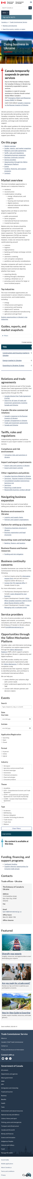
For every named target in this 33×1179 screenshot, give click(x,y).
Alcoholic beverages (10, 770)
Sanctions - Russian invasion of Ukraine (17, 478)
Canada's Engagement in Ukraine (15, 421)
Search (4, 703)
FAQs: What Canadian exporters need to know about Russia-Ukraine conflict (17, 600)
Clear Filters (16, 828)
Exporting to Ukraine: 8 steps (13, 365)
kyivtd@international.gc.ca (14, 627)
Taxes (3, 1107)
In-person (6, 751)
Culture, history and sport (9, 1118)
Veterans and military (7, 1145)
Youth (3, 1149)
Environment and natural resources (12, 1111)
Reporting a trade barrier (12, 488)
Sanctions (7, 485)
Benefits (3, 1099)
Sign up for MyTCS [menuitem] (9, 17)
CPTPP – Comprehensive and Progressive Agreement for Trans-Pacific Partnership (16, 795)
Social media (5, 1160)
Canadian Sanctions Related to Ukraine (17, 476)
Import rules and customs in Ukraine (16, 466)
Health (3, 1103)
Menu (5, 13)
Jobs (2, 1084)
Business (4, 1096)
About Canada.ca (6, 1167)
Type (3, 807)
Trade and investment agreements (16, 423)
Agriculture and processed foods (14, 768)
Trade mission (8, 820)
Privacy (3, 1175)
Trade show (7, 822)
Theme (4, 784)
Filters (6, 336)
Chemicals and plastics (10, 775)
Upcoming (6, 738)
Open (4, 740)
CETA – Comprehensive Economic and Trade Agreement (17, 791)
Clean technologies (9, 777)
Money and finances (7, 1134)
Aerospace (7, 766)
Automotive (7, 773)
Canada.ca (4, 22)
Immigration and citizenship (9, 1088)
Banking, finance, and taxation (14, 543)
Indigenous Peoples (7, 1141)
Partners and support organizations (16, 520)
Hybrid (5, 756)
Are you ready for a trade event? (16, 983)
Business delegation (10, 815)
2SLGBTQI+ (7, 788)
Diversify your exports (11, 953)
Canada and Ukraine (11, 425)
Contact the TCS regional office (14, 583)
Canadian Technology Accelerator (14, 817)
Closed (5, 742)
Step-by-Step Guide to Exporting (16, 1013)
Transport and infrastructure (10, 1126)
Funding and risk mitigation (13, 554)
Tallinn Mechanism (10, 664)
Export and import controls (13, 468)
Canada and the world (8, 1130)
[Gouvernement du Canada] (12, 2)
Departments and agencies (9, 1074)
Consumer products (10, 779)
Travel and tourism (7, 1092)
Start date (4, 715)
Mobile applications (7, 1164)
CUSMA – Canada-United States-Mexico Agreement (15, 800)
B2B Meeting (7, 813)
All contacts (4, 1070)
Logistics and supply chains (13, 517)
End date (4, 724)
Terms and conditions (7, 1171)
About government (7, 1078)
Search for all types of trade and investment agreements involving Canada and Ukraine (15, 403)
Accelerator (7, 810)
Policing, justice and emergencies (11, 1122)
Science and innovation (8, 1137)
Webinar (6, 824)
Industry (4, 762)
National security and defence (10, 1115)
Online (5, 754)
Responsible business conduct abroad (17, 490)
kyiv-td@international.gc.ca (12, 912)
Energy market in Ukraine (12, 360)
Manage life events (7, 1153)
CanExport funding (10, 864)
